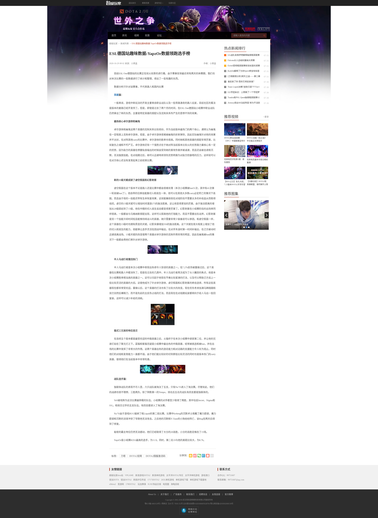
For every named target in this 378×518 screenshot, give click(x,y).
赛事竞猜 (145, 3)
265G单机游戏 (167, 480)
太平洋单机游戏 (192, 475)
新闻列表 (124, 43)
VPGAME (129, 475)
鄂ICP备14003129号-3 (153, 504)
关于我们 (165, 494)
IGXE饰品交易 (154, 484)
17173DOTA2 (153, 480)
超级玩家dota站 (116, 475)
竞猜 (147, 35)
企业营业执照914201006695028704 (196, 504)
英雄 (116, 95)
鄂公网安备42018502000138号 (221, 504)
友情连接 (216, 494)
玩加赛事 (141, 484)
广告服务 (177, 494)
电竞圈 (166, 484)
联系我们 (190, 494)
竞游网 (121, 484)
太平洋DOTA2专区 (174, 475)
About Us (152, 494)
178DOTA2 (130, 484)
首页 (113, 35)
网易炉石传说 (139, 480)
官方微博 (229, 494)
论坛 (159, 35)
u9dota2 (112, 484)
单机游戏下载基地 (198, 480)
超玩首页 (132, 3)
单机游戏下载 (182, 480)
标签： (115, 456)
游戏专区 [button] (158, 3)
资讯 (124, 35)
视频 (136, 35)
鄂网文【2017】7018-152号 (172, 504)
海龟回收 (175, 484)
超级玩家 (113, 43)
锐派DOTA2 (126, 480)
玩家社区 (172, 3)
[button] (226, 215)
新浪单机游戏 (158, 475)
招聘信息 (203, 494)
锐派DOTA (114, 480)
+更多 (266, 117)
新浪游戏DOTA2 (142, 475)
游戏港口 (205, 475)
